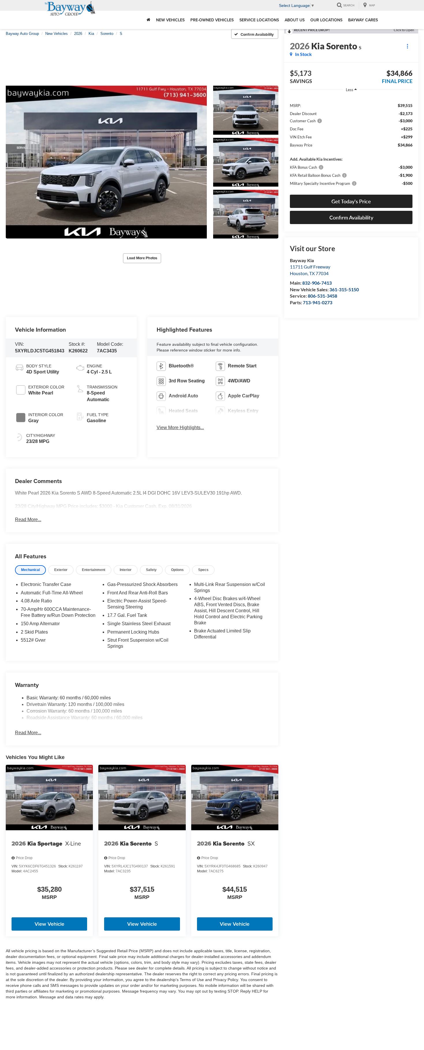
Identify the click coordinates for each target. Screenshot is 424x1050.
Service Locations (259, 20)
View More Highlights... (180, 427)
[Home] (148, 20)
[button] (106, 162)
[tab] (30, 570)
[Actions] (407, 46)
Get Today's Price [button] (351, 201)
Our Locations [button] (326, 20)
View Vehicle (49, 923)
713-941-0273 (317, 302)
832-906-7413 (317, 282)
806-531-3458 (322, 295)
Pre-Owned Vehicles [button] (212, 20)
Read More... (28, 519)
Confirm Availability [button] (351, 217)
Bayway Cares (363, 20)
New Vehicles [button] (170, 20)
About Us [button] (295, 20)
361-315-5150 (344, 289)
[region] (351, 144)
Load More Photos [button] (142, 258)
